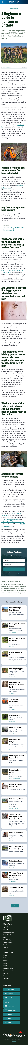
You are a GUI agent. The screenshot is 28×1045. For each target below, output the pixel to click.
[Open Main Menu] (2, 2)
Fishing (5, 963)
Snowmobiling (6, 978)
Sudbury (5, 937)
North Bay (5, 929)
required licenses (16, 513)
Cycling (5, 960)
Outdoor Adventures (8, 971)
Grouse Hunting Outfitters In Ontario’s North (13, 229)
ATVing (5, 955)
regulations (5, 515)
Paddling (5, 973)
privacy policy (16, 573)
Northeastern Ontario (8, 932)
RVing (4, 976)
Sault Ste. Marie (7, 934)
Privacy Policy (14, 1041)
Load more (15, 905)
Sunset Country (7, 940)
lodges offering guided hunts (10, 520)
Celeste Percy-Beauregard (7, 67)
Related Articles (6, 225)
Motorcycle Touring (8, 968)
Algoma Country (7, 927)
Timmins (5, 947)
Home (11, 8)
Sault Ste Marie (11, 1006)
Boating (5, 958)
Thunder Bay (6, 945)
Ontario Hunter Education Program (12, 522)
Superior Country (7, 942)
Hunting (16, 8)
